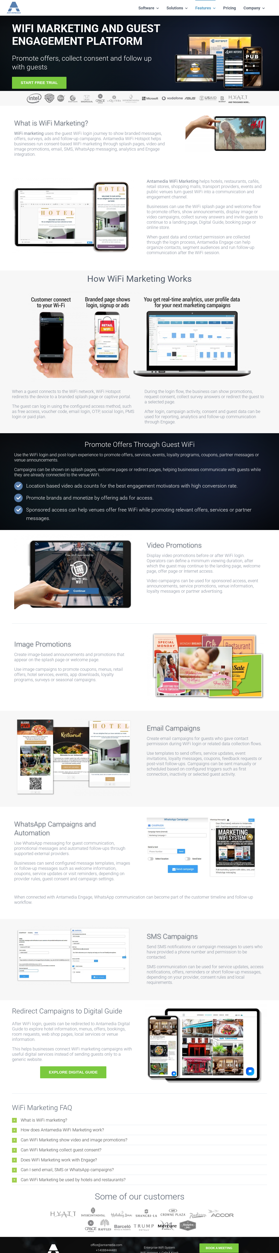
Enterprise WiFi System (159, 1247)
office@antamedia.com (106, 1245)
